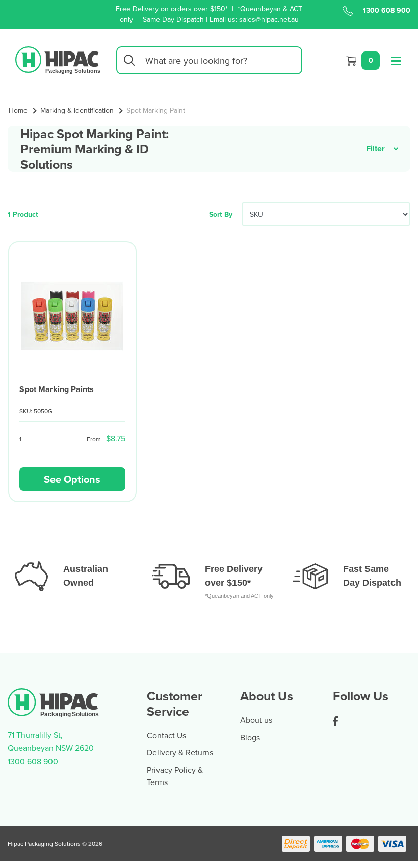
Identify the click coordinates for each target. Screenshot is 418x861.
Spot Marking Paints (56, 389)
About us (256, 719)
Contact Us (166, 735)
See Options (72, 479)
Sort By (220, 214)
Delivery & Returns (180, 752)
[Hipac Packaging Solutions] (57, 59)
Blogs (250, 737)
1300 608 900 (386, 10)
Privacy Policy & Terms (175, 776)
